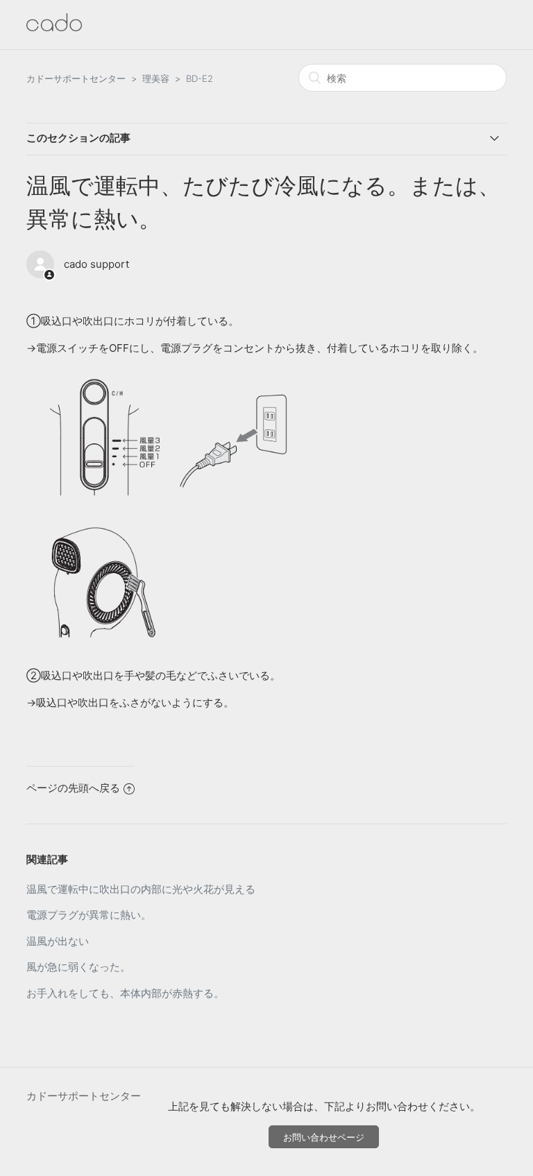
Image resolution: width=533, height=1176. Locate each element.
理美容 (155, 78)
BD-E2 (199, 78)
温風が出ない (57, 941)
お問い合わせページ (323, 1137)
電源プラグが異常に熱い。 (88, 914)
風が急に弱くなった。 (78, 966)
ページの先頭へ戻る (73, 787)
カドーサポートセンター (76, 78)
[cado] (54, 27)
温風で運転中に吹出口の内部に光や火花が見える (140, 889)
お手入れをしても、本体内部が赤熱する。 (125, 993)
